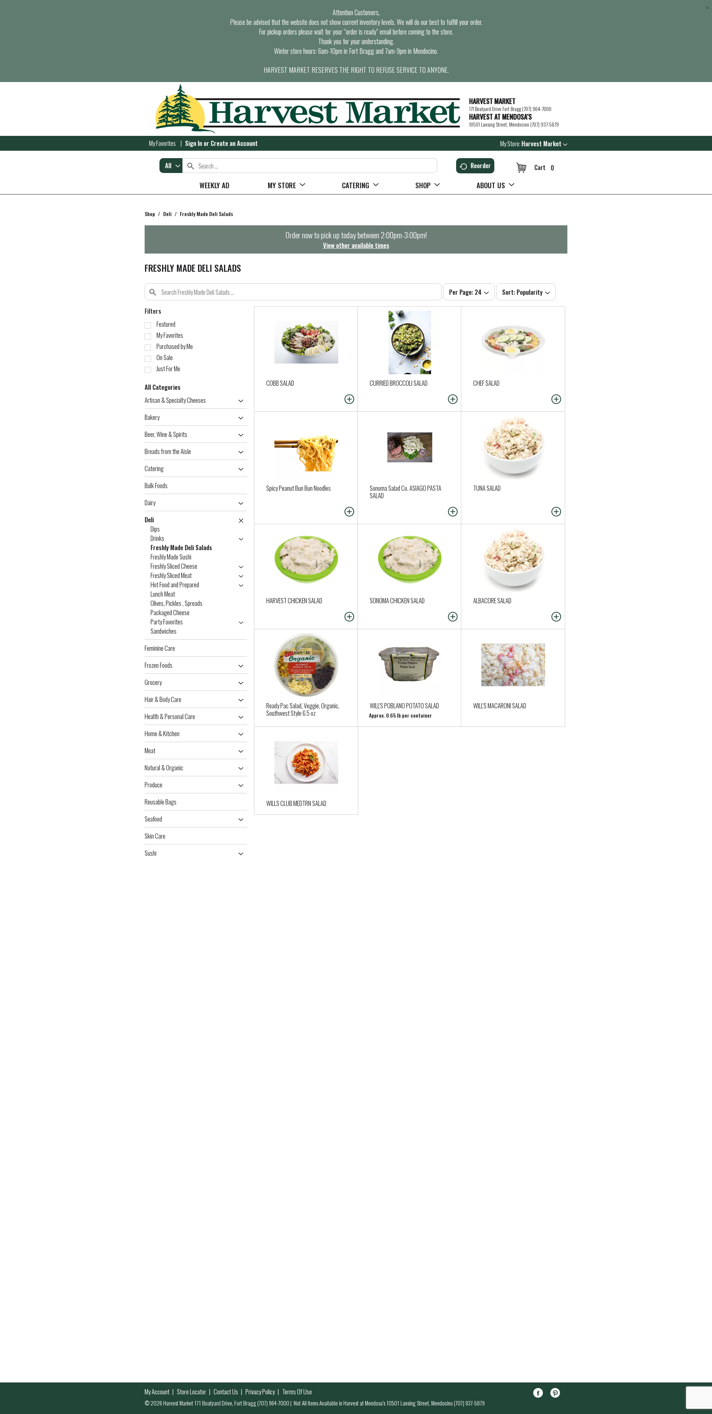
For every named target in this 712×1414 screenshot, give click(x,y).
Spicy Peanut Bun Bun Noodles (298, 488)
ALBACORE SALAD (492, 600)
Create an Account (234, 143)
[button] (544, 143)
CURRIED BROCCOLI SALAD (399, 383)
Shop (150, 214)
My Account (157, 1391)
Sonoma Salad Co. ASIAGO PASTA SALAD (405, 491)
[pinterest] (555, 1394)
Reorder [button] (481, 165)
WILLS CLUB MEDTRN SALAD (296, 803)
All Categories (163, 387)
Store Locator (191, 1391)
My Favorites (162, 143)
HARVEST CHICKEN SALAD (294, 600)
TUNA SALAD (487, 488)
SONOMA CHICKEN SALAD (397, 600)
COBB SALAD (280, 383)
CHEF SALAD (486, 383)
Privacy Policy (260, 1391)
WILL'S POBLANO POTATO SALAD (404, 705)
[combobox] (170, 165)
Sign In (193, 143)
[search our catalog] (190, 165)
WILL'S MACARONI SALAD (499, 705)
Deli (167, 214)
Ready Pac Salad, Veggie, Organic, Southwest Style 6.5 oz (302, 709)
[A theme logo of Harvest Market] (303, 109)
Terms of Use (297, 1391)
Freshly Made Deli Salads (206, 214)
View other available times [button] (356, 245)
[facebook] (538, 1394)
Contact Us (226, 1391)
